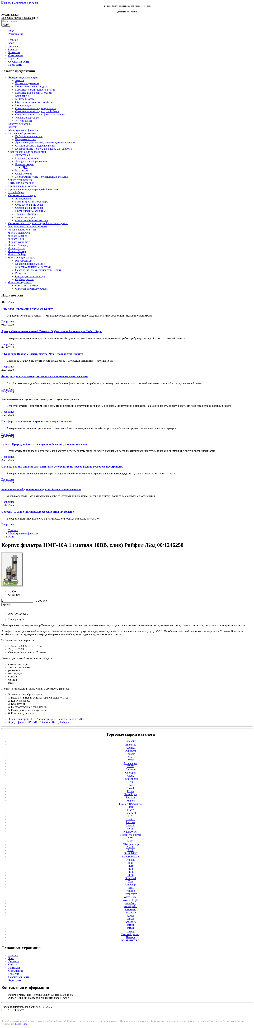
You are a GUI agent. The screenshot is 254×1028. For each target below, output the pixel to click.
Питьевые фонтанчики (21, 182)
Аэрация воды (23, 198)
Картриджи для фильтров (23, 77)
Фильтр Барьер (17, 251)
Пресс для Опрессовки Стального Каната (27, 308)
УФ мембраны (23, 120)
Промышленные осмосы (22, 186)
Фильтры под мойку (20, 282)
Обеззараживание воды (29, 207)
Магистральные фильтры (23, 130)
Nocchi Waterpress (130, 834)
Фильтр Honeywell (19, 232)
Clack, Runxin (130, 778)
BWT (130, 766)
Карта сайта (15, 64)
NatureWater (130, 831)
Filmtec (130, 800)
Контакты (14, 52)
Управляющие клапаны (22, 229)
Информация (16, 619)
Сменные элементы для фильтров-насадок (40, 114)
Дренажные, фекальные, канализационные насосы (45, 142)
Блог (11, 42)
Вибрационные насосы (29, 136)
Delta (130, 781)
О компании (15, 55)
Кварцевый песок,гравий (30, 263)
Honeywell (130, 813)
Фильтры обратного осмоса (31, 288)
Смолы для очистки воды (30, 276)
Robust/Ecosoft (130, 856)
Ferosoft (130, 797)
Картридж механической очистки (35, 89)
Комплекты (22, 95)
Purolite (130, 847)
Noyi (130, 837)
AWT (130, 760)
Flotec (130, 809)
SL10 (131, 865)
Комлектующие (24, 164)
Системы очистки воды (22, 195)
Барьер (130, 918)
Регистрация (15, 33)
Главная (13, 39)
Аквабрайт (130, 906)
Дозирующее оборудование (31, 161)
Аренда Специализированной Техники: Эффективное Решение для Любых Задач (51, 331)
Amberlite (130, 744)
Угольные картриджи (27, 117)
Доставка (13, 46)
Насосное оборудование (22, 133)
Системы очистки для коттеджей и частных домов (38, 223)
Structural (130, 878)
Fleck (131, 806)
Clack (130, 775)
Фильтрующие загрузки (22, 257)
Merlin (130, 828)
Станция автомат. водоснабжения (35, 145)
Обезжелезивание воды (29, 204)
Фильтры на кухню (26, 285)
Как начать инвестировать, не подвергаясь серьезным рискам (40, 399)
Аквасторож (22, 154)
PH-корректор (23, 260)
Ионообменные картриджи (31, 86)
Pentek (130, 841)
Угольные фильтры (26, 214)
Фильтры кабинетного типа (31, 220)
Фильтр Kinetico (17, 235)
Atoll (130, 757)
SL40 (131, 875)
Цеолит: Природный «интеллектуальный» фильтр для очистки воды (44, 444)
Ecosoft (130, 788)
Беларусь (130, 921)
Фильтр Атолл (16, 248)
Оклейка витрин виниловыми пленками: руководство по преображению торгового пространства (62, 466)
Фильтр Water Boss (19, 242)
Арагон (19, 80)
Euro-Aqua (130, 794)
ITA (130, 816)
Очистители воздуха (20, 179)
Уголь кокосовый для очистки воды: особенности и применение (41, 489)
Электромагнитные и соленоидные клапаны (41, 176)
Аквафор (130, 912)
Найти (6, 24)
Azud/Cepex (130, 763)
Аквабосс (130, 903)
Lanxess (130, 822)
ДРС (24, 167)
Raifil (11, 536)
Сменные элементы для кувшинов (35, 108)
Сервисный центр (19, 61)
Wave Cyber (130, 896)
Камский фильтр (130, 934)
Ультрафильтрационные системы (27, 226)
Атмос (130, 915)
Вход (11, 30)
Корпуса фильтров (19, 123)
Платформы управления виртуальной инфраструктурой (36, 421)
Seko (130, 862)
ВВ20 (130, 928)
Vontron (130, 890)
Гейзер (130, 931)
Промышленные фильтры (30, 210)
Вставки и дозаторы (27, 83)
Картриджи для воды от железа (33, 92)
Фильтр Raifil (16, 238)
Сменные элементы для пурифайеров (37, 111)
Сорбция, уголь (24, 279)
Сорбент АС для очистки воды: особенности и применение (37, 511)
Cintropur (130, 772)
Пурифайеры (16, 192)
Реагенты (20, 273)
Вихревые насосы (25, 139)
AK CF (130, 741)
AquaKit (130, 747)
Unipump (130, 884)
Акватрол (130, 909)
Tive (130, 881)
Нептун (130, 937)
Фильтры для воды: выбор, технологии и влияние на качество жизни (44, 376)
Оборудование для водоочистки (27, 151)
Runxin (130, 859)
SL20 (131, 868)
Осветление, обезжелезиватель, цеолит (38, 269)
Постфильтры (23, 105)
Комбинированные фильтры (32, 201)
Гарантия (13, 58)
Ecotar (130, 791)
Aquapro (130, 753)
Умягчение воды (25, 217)
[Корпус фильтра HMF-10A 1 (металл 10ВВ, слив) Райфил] (12, 585)
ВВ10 (130, 924)
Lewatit (130, 825)
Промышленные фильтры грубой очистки (33, 189)
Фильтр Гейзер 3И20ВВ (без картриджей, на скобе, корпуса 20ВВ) (47, 719)
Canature (130, 769)
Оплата (12, 49)
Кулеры (12, 126)
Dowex (130, 785)
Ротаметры (21, 170)
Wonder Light (130, 900)
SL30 (131, 872)
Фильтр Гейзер (17, 254)
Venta (130, 887)
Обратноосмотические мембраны (35, 102)
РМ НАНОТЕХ (130, 940)
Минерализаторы (25, 98)
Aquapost (130, 750)
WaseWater (130, 893)
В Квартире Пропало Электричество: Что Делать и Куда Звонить (42, 353)
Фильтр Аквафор (18, 245)
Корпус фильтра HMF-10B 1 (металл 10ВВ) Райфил (38, 722)
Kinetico (130, 819)
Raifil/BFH (130, 853)
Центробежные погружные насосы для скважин (43, 148)
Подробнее (7, 321)
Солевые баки (23, 173)
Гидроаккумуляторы (27, 158)
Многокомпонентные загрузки (33, 266)
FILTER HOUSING (130, 803)
